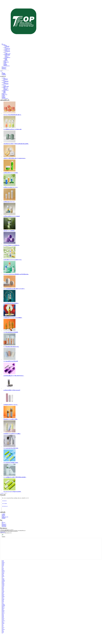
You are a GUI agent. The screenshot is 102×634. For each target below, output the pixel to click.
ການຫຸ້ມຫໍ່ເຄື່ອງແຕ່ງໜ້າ (7, 54)
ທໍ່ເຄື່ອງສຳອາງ (5, 58)
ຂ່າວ (2, 66)
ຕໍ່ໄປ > (3, 493)
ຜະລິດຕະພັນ (3, 44)
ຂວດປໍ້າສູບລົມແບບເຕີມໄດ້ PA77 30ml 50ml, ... (11, 404)
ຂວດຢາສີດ (5, 62)
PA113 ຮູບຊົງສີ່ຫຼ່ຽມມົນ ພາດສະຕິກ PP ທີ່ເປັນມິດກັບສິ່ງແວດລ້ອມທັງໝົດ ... (15, 477)
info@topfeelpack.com (5, 506)
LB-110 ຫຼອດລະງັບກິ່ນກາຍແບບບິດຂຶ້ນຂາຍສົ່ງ (11, 361)
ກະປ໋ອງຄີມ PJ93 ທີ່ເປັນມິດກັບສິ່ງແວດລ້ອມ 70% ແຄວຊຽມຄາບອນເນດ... (15, 158)
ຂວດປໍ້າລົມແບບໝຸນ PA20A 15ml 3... (9, 201)
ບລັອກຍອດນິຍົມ (4, 526)
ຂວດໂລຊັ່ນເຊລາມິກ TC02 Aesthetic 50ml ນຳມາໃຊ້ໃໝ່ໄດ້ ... (13, 317)
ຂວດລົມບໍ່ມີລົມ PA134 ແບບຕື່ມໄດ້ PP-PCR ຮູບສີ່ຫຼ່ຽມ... (12, 433)
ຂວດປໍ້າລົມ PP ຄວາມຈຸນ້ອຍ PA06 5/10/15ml (11, 187)
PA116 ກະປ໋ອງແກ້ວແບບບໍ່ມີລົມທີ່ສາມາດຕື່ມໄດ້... (11, 462)
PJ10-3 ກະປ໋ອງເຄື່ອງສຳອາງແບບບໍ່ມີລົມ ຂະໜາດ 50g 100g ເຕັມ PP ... (14, 288)
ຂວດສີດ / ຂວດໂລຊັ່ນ (8, 53)
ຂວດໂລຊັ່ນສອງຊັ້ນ (7, 49)
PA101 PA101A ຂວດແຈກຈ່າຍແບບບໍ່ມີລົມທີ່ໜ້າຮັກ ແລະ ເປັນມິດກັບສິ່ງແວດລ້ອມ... (16, 274)
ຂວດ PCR (5, 61)
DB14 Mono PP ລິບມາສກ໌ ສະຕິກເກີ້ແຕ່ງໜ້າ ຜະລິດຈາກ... (12, 114)
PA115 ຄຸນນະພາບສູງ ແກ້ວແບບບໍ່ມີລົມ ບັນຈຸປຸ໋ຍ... (11, 448)
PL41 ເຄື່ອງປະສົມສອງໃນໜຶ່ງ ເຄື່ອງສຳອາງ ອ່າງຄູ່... (11, 346)
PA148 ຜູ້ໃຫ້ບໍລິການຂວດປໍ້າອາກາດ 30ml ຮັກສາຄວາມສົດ (13, 129)
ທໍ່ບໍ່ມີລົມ (5, 91)
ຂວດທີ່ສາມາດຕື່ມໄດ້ (4, 94)
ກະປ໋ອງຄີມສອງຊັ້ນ (7, 50)
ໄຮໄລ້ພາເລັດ (6, 56)
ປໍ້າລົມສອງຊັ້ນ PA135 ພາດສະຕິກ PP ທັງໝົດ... (11, 419)
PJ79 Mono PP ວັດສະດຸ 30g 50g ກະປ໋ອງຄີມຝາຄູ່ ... (12, 245)
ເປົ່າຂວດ (5, 52)
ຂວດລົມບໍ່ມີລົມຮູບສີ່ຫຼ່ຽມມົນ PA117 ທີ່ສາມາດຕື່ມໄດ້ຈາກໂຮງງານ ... (14, 375)
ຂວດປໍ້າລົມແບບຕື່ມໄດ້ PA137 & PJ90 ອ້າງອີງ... (11, 172)
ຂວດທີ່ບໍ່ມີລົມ (5, 45)
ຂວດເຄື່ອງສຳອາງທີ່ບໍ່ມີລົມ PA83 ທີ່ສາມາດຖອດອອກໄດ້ (12, 390)
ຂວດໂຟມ (5, 85)
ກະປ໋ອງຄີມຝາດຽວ (7, 51)
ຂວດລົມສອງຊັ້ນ (4, 74)
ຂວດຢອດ (5, 63)
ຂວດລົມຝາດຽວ (7, 46)
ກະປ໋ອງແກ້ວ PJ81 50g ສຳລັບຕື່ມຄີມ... (9, 230)
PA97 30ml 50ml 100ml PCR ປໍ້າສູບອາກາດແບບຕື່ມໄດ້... (12, 491)
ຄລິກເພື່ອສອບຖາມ (2, 532)
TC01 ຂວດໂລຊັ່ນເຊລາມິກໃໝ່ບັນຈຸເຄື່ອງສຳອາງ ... (11, 303)
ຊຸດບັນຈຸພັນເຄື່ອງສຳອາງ (5, 98)
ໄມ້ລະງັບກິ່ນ (3, 97)
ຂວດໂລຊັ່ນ (5, 47)
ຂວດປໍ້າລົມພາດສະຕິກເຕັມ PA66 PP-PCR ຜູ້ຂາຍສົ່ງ (12, 216)
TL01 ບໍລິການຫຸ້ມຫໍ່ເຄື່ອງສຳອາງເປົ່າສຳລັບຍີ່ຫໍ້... (11, 332)
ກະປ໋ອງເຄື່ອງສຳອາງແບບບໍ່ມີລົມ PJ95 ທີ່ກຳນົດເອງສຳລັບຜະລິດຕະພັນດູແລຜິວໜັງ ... (16, 143)
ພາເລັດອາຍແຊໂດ (7, 55)
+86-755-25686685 (4, 503)
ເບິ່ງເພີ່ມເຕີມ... (4, 518)
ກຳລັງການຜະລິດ (4, 525)
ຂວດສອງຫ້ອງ (5, 64)
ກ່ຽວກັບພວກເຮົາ (4, 67)
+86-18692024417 (4, 500)
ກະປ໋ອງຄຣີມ (3, 82)
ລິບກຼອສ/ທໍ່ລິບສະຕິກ (7, 57)
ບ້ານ (2, 72)
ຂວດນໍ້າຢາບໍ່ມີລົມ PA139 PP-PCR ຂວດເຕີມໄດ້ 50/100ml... (13, 259)
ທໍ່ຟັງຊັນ (6, 59)
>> (4, 493)
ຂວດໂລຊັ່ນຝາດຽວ (7, 48)
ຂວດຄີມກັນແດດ (6, 60)
